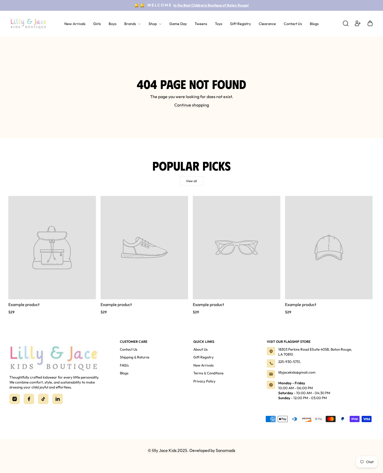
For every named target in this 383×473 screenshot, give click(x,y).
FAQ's (124, 365)
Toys (218, 23)
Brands (130, 23)
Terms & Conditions (208, 373)
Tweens (201, 23)
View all (191, 181)
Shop (153, 23)
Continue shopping (191, 104)
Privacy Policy (204, 381)
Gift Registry (240, 23)
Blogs (314, 23)
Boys (112, 23)
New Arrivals (74, 23)
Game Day (178, 23)
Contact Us (293, 23)
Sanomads (225, 450)
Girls (97, 23)
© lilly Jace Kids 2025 (167, 450)
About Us (200, 349)
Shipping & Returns (134, 357)
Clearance (267, 23)
